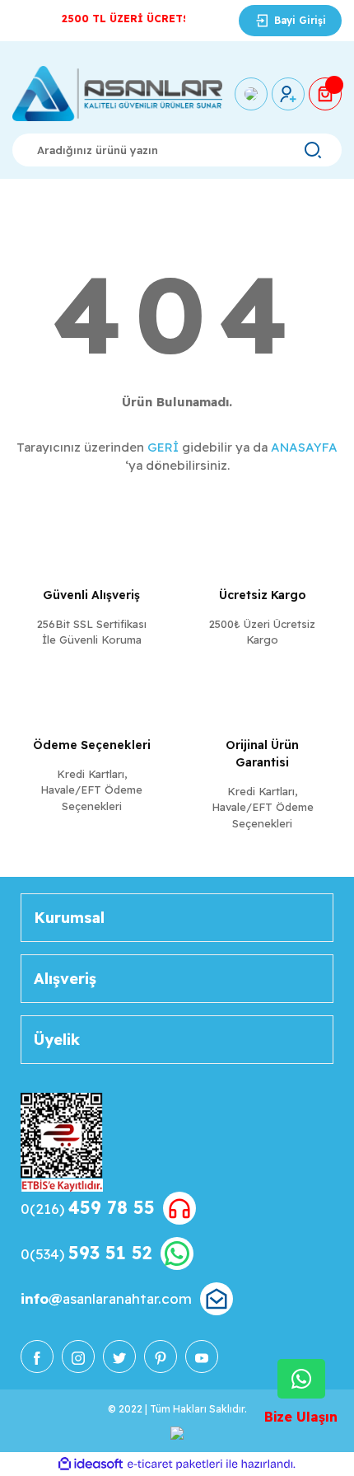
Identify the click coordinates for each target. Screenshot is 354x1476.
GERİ (163, 447)
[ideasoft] (90, 1465)
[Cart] (325, 93)
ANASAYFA (304, 447)
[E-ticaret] (175, 1464)
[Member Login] (288, 93)
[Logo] (117, 93)
